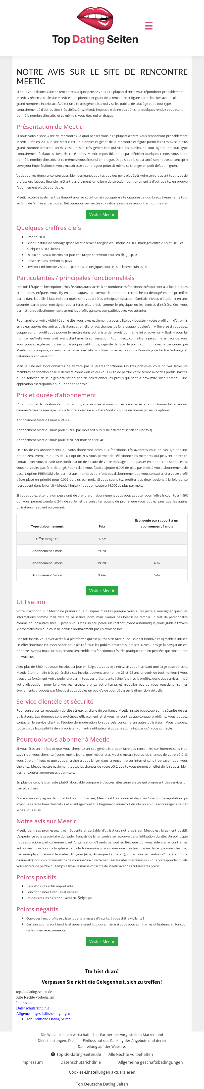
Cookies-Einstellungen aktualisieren (102, 1072)
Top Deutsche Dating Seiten (102, 1084)
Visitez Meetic (102, 214)
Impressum (32, 1062)
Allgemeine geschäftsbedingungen (150, 1062)
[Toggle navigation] (149, 26)
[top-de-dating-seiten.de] (95, 26)
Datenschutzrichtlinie (80, 1062)
